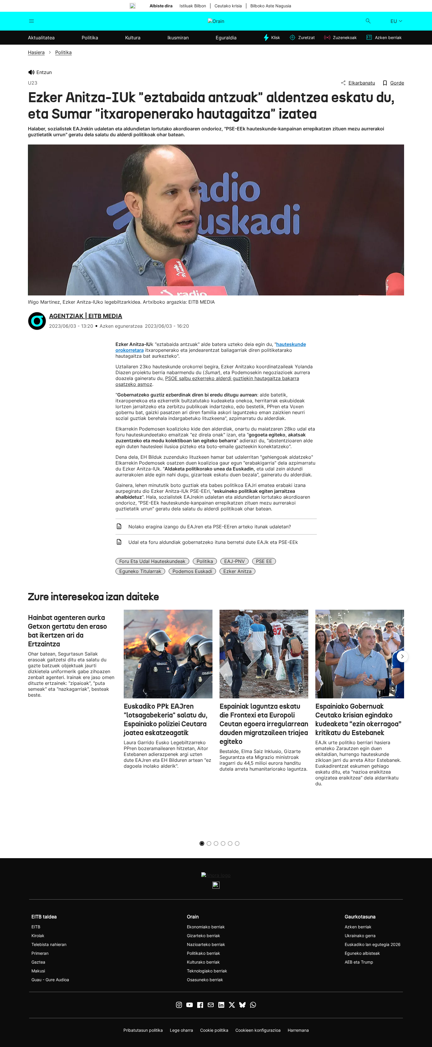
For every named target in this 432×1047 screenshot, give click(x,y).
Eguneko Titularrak (140, 571)
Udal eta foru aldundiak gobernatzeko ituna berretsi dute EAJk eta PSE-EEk (213, 542)
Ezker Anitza (237, 571)
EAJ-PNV (234, 561)
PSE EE (264, 561)
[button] (402, 656)
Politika (205, 561)
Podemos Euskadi (192, 571)
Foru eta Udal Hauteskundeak (152, 561)
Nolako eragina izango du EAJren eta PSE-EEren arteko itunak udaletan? (209, 527)
